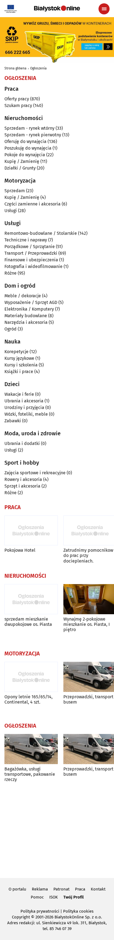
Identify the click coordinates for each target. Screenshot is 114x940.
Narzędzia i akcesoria (26, 322)
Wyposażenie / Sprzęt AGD (30, 302)
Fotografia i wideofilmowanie (33, 266)
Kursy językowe (19, 358)
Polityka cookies (78, 911)
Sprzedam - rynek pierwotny (32, 134)
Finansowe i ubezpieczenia (31, 259)
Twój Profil (73, 897)
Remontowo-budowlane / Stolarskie (40, 233)
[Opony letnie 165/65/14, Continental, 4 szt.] (31, 677)
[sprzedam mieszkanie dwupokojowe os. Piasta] (31, 599)
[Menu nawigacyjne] (104, 8)
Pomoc (37, 897)
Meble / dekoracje (22, 295)
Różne (10, 273)
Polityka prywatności (39, 911)
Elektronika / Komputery (29, 309)
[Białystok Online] (57, 9)
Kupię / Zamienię (21, 161)
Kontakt (98, 889)
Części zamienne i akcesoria (32, 204)
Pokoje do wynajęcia (24, 154)
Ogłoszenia (38, 68)
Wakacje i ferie (19, 394)
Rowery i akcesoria (23, 479)
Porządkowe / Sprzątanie (29, 246)
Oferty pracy (16, 98)
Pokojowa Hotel (19, 550)
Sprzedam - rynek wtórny (29, 128)
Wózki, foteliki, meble (26, 414)
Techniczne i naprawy (25, 240)
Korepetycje (16, 351)
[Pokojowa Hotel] (31, 530)
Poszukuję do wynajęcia (27, 148)
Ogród (10, 329)
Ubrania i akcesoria (23, 400)
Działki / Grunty (20, 168)
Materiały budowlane (25, 315)
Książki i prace (18, 371)
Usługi (10, 210)
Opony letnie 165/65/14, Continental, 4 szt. (28, 699)
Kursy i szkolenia (21, 365)
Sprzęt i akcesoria (22, 486)
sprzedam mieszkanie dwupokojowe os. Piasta (28, 621)
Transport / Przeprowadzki (30, 253)
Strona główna (15, 68)
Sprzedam (14, 190)
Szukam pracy (18, 105)
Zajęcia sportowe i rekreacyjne (35, 472)
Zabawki (12, 420)
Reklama (40, 889)
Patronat (61, 889)
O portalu (17, 889)
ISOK (53, 897)
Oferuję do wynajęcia (25, 141)
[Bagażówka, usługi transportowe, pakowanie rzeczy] (31, 749)
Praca (80, 889)
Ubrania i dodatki (22, 443)
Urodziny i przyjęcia (24, 407)
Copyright (21, 917)
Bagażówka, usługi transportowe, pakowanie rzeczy (29, 774)
